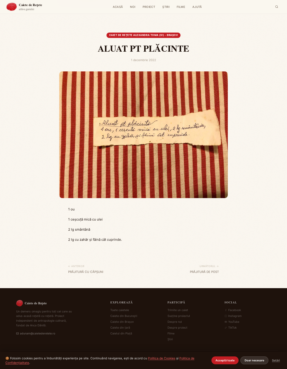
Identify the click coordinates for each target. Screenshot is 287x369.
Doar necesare (254, 360)
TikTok (232, 327)
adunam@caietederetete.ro (37, 333)
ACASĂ (118, 7)
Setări (276, 360)
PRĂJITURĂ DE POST (204, 272)
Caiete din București (123, 316)
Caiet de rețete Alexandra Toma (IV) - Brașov (143, 35)
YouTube (233, 321)
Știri (170, 339)
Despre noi (174, 321)
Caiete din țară (120, 327)
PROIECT (149, 7)
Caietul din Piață (121, 333)
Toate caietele (119, 310)
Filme (170, 333)
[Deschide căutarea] (277, 7)
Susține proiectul (178, 316)
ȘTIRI (166, 7)
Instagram (235, 316)
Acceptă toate (225, 360)
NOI (132, 7)
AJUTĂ (197, 7)
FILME (181, 7)
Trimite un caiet (177, 310)
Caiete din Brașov (122, 321)
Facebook (234, 310)
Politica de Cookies (161, 358)
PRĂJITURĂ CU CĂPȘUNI (85, 272)
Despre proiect (177, 327)
